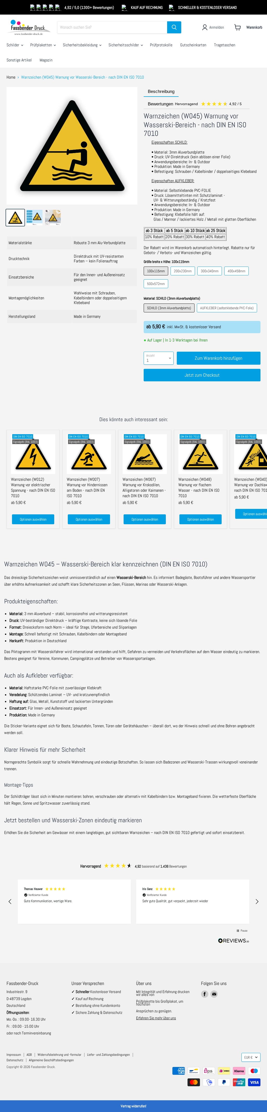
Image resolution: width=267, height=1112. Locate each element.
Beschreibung (161, 91)
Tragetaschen (224, 45)
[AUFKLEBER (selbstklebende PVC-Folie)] (227, 313)
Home (11, 77)
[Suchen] (174, 27)
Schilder (13, 45)
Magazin (46, 60)
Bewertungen (195, 104)
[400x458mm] (237, 276)
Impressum (14, 1054)
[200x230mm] (183, 276)
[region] (133, 901)
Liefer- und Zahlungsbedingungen (108, 1054)
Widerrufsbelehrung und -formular (59, 1054)
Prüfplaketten (41, 45)
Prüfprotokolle (161, 45)
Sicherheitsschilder (124, 45)
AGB (29, 1054)
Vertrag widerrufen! (133, 1106)
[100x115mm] (156, 276)
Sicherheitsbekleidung (81, 45)
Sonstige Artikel (19, 60)
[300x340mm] (210, 276)
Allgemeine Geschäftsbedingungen (51, 1060)
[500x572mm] (156, 289)
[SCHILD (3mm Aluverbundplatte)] (170, 313)
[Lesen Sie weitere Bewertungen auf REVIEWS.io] (233, 941)
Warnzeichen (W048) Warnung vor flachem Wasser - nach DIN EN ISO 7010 (199, 487)
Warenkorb (254, 27)
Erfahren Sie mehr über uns (156, 1017)
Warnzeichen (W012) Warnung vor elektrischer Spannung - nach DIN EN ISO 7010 (33, 487)
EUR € (248, 1057)
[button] (10, 901)
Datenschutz (15, 1060)
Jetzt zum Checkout (202, 375)
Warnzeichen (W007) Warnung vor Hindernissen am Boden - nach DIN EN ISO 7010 (87, 487)
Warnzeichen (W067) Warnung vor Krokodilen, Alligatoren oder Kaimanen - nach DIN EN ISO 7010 (144, 487)
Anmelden (216, 27)
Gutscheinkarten (193, 45)
